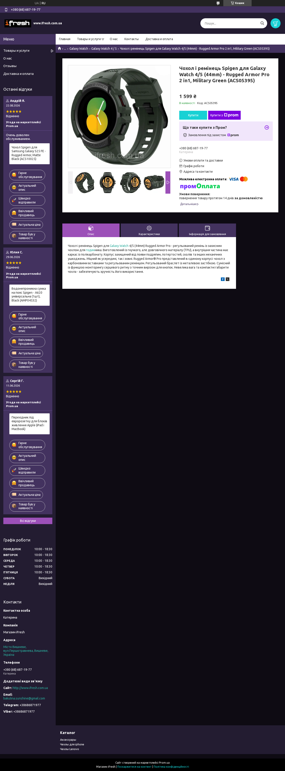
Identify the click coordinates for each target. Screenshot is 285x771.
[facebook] (223, 280)
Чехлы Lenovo (69, 748)
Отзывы (9, 66)
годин (90, 250)
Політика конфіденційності (171, 766)
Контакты (131, 39)
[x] (227, 280)
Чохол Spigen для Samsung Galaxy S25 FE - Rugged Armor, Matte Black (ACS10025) (29, 153)
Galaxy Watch (78, 48)
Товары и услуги (89, 39)
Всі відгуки (28, 521)
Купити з (216, 115)
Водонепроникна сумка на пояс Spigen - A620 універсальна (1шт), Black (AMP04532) (29, 294)
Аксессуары (68, 739)
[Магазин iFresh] (17, 23)
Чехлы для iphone (72, 744)
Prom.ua (164, 762)
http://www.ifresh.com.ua (30, 688)
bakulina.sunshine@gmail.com (24, 698)
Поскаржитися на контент (134, 766)
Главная (64, 39)
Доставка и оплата (159, 39)
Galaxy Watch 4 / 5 (104, 48)
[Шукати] (262, 23)
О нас (114, 39)
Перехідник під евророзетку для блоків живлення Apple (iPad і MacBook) (29, 423)
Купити (193, 115)
